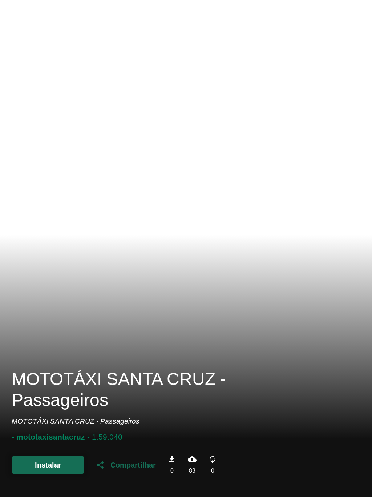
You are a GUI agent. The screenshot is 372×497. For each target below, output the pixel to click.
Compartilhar (126, 465)
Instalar (48, 465)
